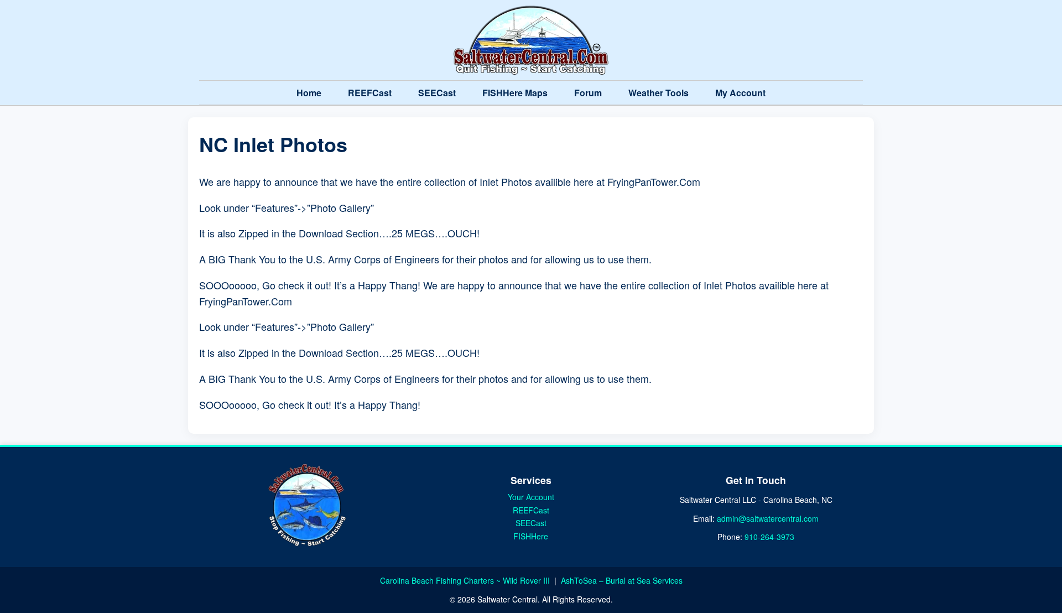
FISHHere (530, 536)
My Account (740, 92)
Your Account (531, 496)
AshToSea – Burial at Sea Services (622, 580)
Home (308, 92)
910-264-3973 (769, 536)
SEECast (437, 92)
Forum (588, 92)
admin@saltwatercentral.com (768, 518)
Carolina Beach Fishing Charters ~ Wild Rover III (466, 580)
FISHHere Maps (515, 92)
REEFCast (370, 92)
